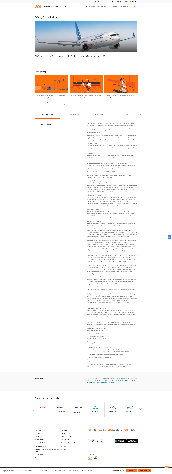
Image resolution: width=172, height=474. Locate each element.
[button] (134, 6)
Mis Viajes (107, 6)
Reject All (131, 470)
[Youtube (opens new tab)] (105, 442)
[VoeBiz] (103, 430)
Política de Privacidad (68, 443)
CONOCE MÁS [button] (129, 411)
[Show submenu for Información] (94, 6)
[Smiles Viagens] (133, 430)
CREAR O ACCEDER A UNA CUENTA (121, 6)
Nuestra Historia (40, 446)
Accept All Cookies (144, 470)
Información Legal (67, 436)
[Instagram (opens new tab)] (93, 442)
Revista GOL (65, 439)
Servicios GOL (64, 6)
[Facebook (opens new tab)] (89, 442)
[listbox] (126, 1)
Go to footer (40, 2)
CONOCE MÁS (76, 412)
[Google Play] (121, 441)
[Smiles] (127, 430)
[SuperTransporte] (90, 458)
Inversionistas (39, 439)
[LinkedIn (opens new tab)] (97, 442)
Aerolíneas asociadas (51, 12)
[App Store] (132, 441)
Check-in (55, 6)
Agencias (64, 430)
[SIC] (96, 458)
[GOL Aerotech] (115, 430)
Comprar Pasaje (47, 6)
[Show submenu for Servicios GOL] (68, 6)
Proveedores (39, 454)
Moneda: (127, 1)
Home (36, 12)
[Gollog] (93, 430)
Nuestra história (40, 443)
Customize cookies (118, 470)
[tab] (47, 114)
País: (118, 1)
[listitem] (47, 6)
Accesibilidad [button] (98, 1)
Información (90, 6)
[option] (126, 1)
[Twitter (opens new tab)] (101, 442)
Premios (63, 449)
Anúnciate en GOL (40, 430)
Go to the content (41, 2)
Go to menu (39, 2)
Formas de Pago (66, 433)
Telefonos (64, 446)
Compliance (38, 436)
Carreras (37, 433)
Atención (99, 6)
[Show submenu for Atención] (102, 6)
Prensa (37, 458)
